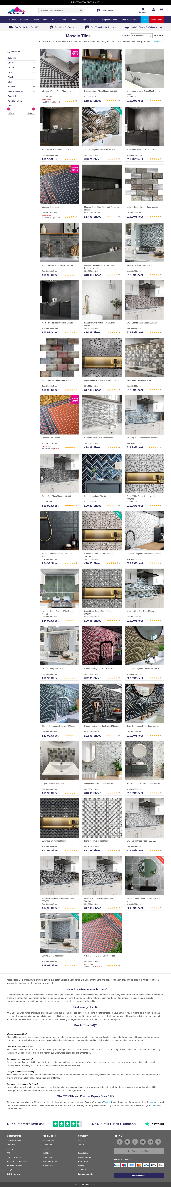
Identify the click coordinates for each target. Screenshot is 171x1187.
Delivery (10, 1149)
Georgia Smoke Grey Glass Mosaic (98, 438)
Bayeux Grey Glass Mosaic (53, 783)
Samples (10, 1170)
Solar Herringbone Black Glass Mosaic (143, 726)
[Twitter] (127, 1141)
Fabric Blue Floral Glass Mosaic (140, 265)
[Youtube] (142, 1141)
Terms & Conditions (85, 1157)
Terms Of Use (83, 1153)
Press (80, 1149)
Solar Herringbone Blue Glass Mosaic (99, 496)
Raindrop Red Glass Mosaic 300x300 (57, 380)
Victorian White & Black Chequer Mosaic (58, 91)
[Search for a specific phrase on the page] (81, 10)
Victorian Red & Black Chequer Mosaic (100, 956)
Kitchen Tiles (47, 1145)
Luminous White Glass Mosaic (96, 841)
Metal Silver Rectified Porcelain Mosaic (143, 150)
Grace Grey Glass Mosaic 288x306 (56, 496)
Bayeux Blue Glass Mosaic (53, 956)
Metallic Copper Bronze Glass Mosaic (142, 207)
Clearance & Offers (14, 1140)
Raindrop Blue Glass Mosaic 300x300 (142, 438)
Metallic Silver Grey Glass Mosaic (140, 611)
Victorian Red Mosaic (51, 438)
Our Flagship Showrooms (87, 1170)
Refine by (15, 52)
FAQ (8, 1153)
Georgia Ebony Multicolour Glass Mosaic (143, 783)
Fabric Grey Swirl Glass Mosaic (140, 380)
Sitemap (81, 1166)
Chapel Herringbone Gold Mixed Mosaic (143, 669)
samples (155, 1102)
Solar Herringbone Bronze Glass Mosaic (100, 150)
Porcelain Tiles (48, 1166)
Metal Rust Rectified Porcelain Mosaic (57, 150)
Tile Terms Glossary (14, 1166)
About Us (81, 1140)
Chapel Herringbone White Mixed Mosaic (144, 554)
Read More (158, 41)
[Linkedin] (158, 1141)
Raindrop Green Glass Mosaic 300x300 (100, 91)
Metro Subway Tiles (50, 1161)
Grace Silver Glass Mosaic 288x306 (141, 841)
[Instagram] (150, 1141)
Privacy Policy (83, 1161)
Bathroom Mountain (85, 1174)
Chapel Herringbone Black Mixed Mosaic (101, 726)
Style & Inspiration (13, 1174)
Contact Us (11, 1145)
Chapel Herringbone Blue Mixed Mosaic (58, 726)
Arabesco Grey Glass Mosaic (54, 669)
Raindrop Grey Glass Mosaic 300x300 (57, 265)
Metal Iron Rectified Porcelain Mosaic (57, 323)
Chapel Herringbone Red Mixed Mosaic (100, 669)
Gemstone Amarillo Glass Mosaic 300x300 (101, 380)
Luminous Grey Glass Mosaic (54, 841)
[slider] (8, 109)
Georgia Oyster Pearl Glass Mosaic (98, 783)
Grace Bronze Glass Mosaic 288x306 (142, 323)
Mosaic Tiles (47, 1157)
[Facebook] (119, 1141)
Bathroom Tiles (48, 1140)
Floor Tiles (46, 1149)
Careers (81, 1145)
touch (154, 1105)
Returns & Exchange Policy (17, 1161)
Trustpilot (107, 1102)
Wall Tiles (46, 1153)
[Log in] (153, 9)
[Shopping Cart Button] (161, 9)
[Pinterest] (135, 1141)
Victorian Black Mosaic (51, 207)
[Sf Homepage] (16, 10)
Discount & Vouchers (14, 1157)
